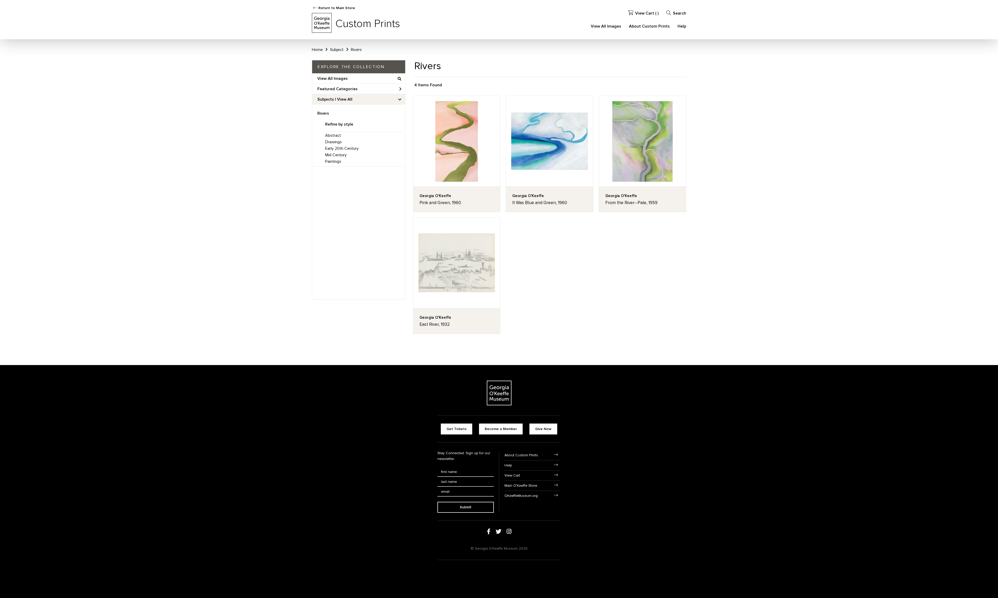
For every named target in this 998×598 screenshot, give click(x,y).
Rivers (323, 113)
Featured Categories (337, 89)
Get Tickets (457, 429)
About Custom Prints (649, 26)
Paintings (333, 161)
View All (344, 99)
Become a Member (501, 429)
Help (682, 26)
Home (317, 49)
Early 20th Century (342, 148)
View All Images (606, 26)
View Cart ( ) (647, 13)
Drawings (333, 142)
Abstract (333, 135)
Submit (465, 507)
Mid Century (336, 155)
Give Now (543, 429)
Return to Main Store (336, 8)
